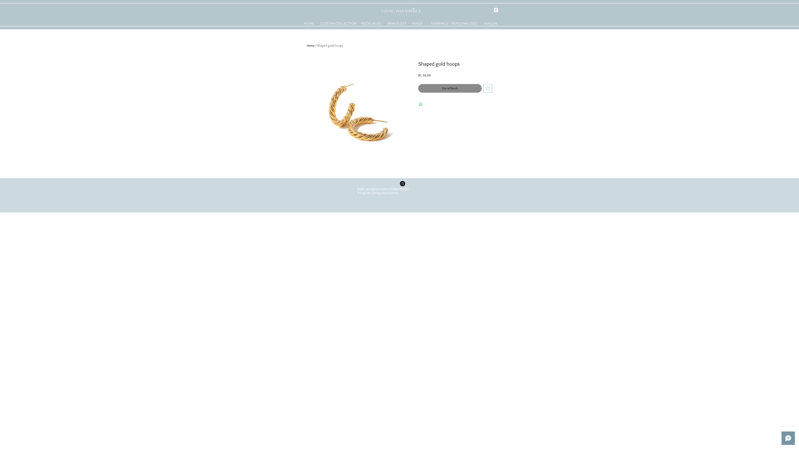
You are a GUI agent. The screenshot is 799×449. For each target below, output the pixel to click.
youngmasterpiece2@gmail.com (387, 189)
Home (311, 46)
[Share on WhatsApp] (420, 104)
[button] (496, 9)
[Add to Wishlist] (487, 88)
